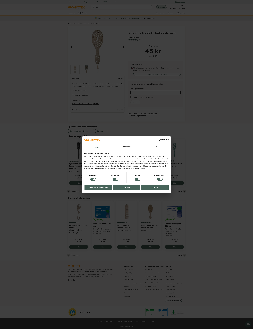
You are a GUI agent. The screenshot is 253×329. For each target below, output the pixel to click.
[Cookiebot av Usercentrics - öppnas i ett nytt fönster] (160, 140)
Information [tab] (126, 146)
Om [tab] (156, 146)
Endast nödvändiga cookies (98, 187)
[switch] (115, 179)
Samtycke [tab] (96, 147)
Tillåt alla (155, 187)
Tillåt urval (126, 187)
